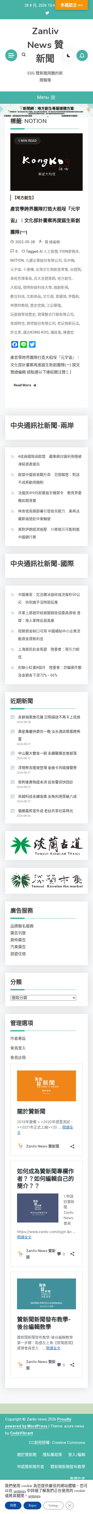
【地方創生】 (24, 197)
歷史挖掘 (37, 305)
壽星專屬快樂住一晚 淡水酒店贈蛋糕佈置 (49, 735)
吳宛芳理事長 (21, 278)
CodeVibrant (21, 1433)
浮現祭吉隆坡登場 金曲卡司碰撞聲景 (47, 768)
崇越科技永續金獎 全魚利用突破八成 (47, 796)
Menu (43, 97)
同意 (13, 1505)
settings (20, 1491)
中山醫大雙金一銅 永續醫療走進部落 (47, 753)
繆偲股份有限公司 (41, 323)
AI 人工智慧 (48, 251)
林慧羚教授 (19, 305)
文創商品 (34, 296)
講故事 (55, 332)
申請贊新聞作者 (30, 1466)
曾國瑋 (61, 296)
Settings (53, 1505)
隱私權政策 (52, 1454)
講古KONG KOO (36, 332)
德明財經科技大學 (37, 287)
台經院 (75, 269)
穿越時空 (17, 323)
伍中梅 (69, 260)
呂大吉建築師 (45, 278)
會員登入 (18, 1048)
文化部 (48, 296)
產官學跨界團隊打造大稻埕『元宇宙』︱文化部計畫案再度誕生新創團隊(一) (45, 220)
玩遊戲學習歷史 (23, 314)
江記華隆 (54, 305)
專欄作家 (77, 1479)
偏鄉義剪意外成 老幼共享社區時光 (45, 811)
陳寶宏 (68, 332)
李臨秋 (73, 296)
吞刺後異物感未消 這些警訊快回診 (45, 782)
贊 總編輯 (52, 242)
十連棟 (28, 269)
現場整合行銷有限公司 (55, 314)
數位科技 (17, 296)
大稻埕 (15, 287)
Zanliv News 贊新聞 (45, 45)
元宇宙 (15, 269)
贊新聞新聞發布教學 (67, 1466)
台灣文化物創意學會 (52, 269)
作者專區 (18, 1038)
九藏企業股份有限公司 (44, 260)
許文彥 (15, 332)
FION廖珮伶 (69, 251)
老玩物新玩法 (68, 323)
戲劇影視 (61, 287)
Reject (32, 1505)
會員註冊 (18, 1057)
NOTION (17, 260)
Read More (22, 385)
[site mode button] (68, 55)
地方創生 (64, 278)
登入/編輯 (76, 1454)
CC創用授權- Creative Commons (57, 1442)
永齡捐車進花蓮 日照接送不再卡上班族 (49, 717)
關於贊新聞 (26, 1454)
